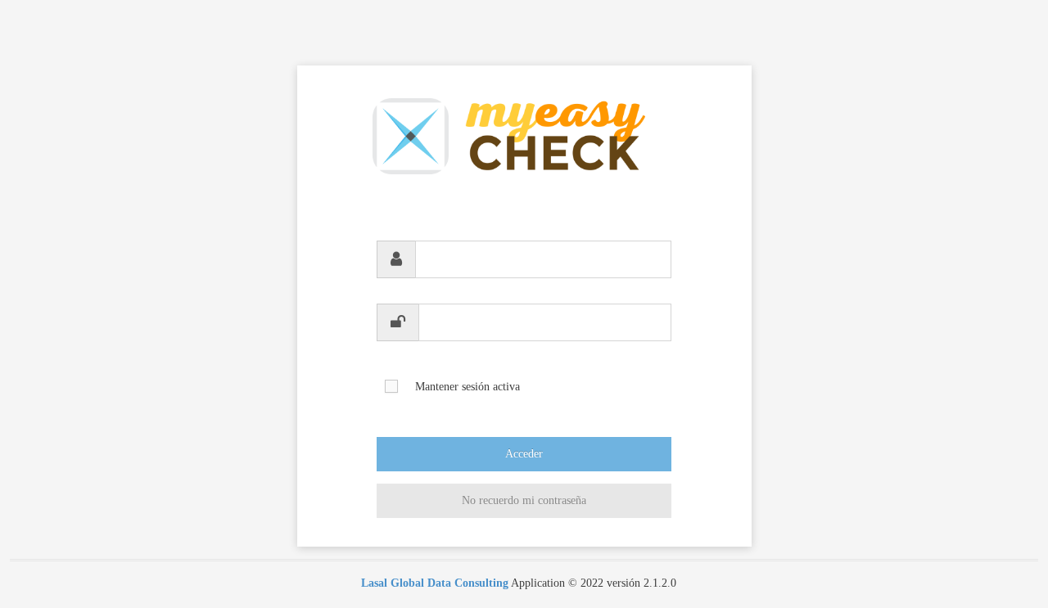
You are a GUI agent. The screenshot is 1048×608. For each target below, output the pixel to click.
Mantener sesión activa (467, 387)
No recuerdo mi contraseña (524, 500)
